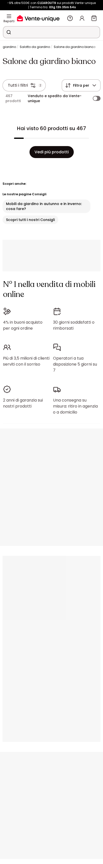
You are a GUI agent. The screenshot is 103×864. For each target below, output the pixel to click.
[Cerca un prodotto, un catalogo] (8, 32)
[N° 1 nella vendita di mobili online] (38, 18)
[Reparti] (9, 16)
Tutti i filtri (18, 85)
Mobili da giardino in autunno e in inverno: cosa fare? (44, 206)
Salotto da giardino (35, 47)
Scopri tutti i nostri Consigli (30, 219)
